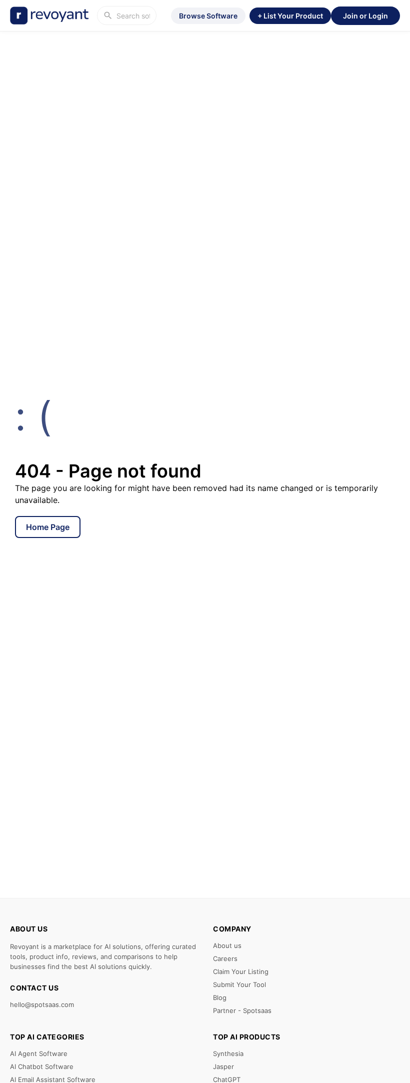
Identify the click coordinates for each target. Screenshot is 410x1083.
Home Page (48, 527)
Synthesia (228, 1054)
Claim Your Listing (240, 972)
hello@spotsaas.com (42, 1004)
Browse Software (208, 16)
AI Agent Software (39, 1054)
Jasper (223, 1066)
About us (227, 946)
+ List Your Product (290, 16)
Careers (225, 958)
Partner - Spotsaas (242, 1010)
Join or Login (365, 16)
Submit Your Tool (239, 984)
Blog (219, 998)
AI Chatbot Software (42, 1066)
